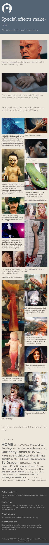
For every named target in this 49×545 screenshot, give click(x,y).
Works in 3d (8, 456)
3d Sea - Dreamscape (33, 459)
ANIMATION (19, 449)
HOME (8, 444)
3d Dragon (10, 462)
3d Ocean (34, 452)
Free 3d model (18, 466)
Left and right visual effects (34, 472)
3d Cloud (15, 459)
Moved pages (40, 480)
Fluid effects (21, 475)
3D (45, 449)
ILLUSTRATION (22, 445)
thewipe (4, 497)
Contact (22, 480)
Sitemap (31, 480)
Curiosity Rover (14, 452)
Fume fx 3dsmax (8, 475)
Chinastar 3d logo (35, 466)
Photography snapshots (9, 480)
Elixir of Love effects (31, 469)
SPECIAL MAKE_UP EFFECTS (20, 476)
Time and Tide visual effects (23, 470)
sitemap (35, 517)
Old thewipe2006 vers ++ (34, 477)
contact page (35, 507)
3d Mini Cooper (26, 463)
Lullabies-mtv (34, 448)
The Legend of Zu (12, 469)
